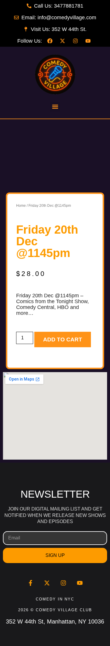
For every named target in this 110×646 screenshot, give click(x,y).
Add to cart (62, 339)
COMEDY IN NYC (55, 599)
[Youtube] (80, 583)
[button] (55, 107)
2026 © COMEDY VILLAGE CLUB (55, 610)
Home (21, 206)
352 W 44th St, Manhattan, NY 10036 (55, 621)
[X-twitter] (47, 583)
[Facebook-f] (30, 583)
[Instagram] (63, 583)
